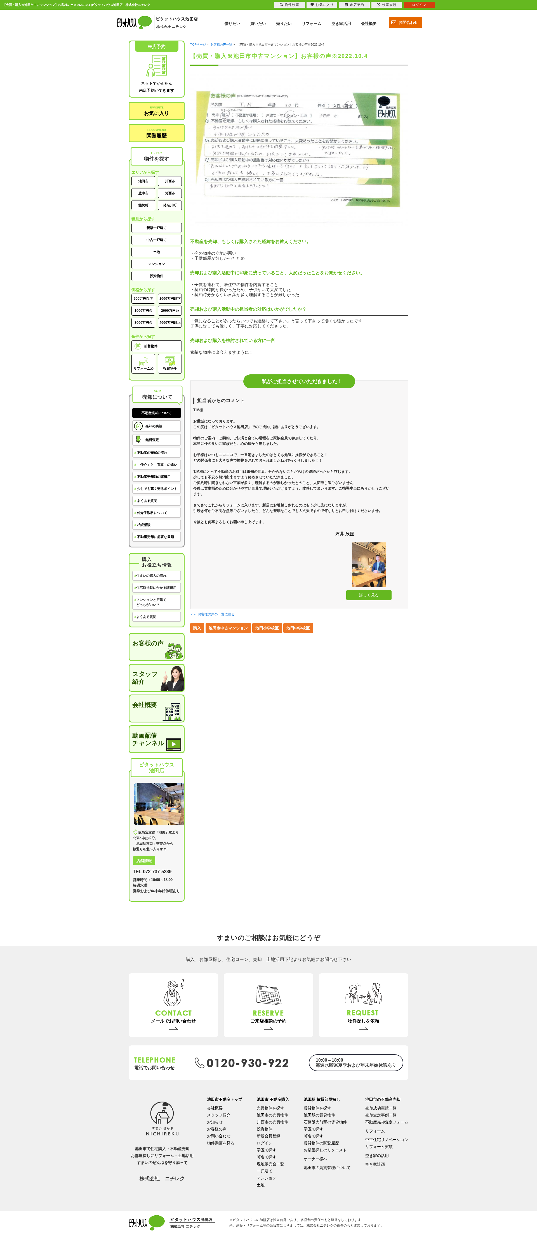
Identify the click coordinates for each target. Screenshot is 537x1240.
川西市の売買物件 (272, 1122)
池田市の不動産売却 (383, 1099)
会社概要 (144, 704)
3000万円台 (143, 323)
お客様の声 (148, 643)
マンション (156, 264)
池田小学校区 (267, 628)
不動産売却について (157, 413)
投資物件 (156, 276)
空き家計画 (375, 1164)
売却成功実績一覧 (381, 1108)
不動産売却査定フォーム (386, 1122)
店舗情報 (144, 860)
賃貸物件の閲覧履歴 (321, 1143)
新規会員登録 (268, 1136)
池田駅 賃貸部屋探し (322, 1099)
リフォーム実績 (379, 1146)
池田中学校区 (298, 628)
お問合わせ (408, 22)
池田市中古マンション (228, 628)
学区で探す (266, 1150)
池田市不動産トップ (224, 1099)
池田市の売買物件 (272, 1115)
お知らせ (215, 1122)
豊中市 (143, 193)
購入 (197, 628)
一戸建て (264, 1171)
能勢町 (143, 205)
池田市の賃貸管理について (327, 1167)
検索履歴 (389, 5)
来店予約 (357, 5)
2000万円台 (170, 311)
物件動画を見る (220, 1143)
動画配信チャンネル (148, 739)
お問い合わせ (218, 1136)
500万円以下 (143, 299)
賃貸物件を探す (317, 1108)
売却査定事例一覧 (381, 1115)
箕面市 (170, 193)
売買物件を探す (270, 1108)
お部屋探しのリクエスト (325, 1150)
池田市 (143, 181)
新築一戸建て (157, 228)
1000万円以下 (170, 299)
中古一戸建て (157, 240)
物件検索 (292, 5)
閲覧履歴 (157, 133)
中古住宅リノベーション (386, 1139)
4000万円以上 (170, 323)
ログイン (264, 1143)
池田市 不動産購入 (273, 1099)
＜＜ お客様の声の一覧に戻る (212, 614)
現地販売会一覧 (270, 1164)
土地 (156, 252)
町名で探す (266, 1157)
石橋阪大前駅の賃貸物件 (325, 1122)
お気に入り (156, 111)
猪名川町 (170, 205)
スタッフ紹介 (145, 677)
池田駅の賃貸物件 (319, 1115)
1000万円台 (143, 311)
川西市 (170, 181)
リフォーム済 (143, 368)
